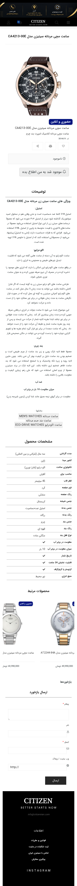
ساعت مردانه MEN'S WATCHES (38, 416)
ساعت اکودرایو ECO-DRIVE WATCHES (38, 425)
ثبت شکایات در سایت (39, 846)
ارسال (55, 780)
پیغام (66, 704)
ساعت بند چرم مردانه (38, 420)
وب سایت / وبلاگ (60, 759)
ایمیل (66, 742)
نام (67, 725)
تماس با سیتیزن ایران (38, 853)
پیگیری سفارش (38, 859)
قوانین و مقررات (38, 840)
